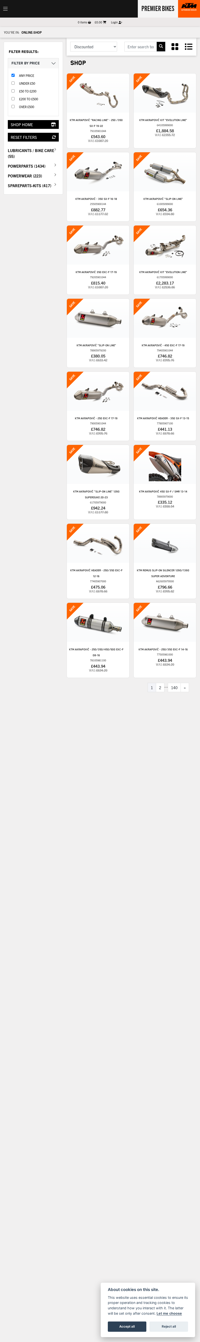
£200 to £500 (28, 99)
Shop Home (22, 124)
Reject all (169, 1326)
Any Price (26, 75)
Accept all (127, 1326)
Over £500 (26, 107)
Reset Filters (24, 137)
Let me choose (169, 1313)
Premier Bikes (157, 8)
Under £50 (27, 83)
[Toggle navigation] (5, 9)
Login (115, 22)
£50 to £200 (27, 91)
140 (174, 687)
